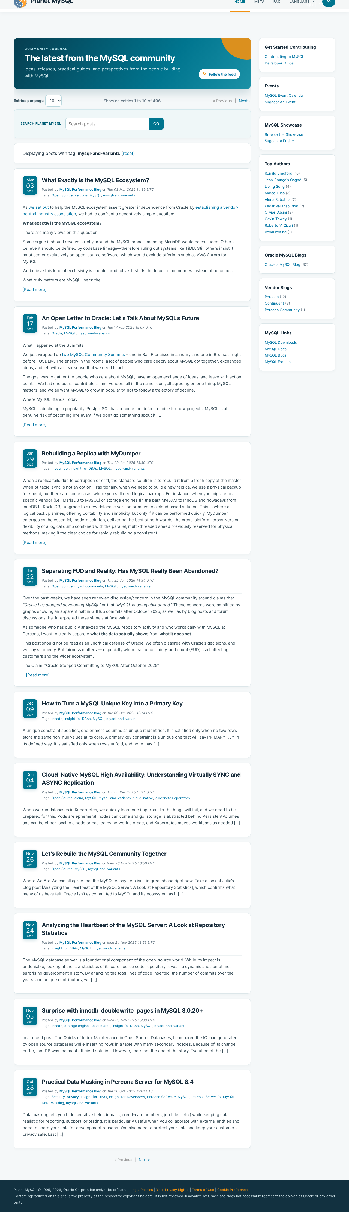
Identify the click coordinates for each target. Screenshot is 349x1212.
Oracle (57, 333)
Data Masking (53, 1103)
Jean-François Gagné (286, 180)
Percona (81, 195)
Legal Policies (142, 1190)
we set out (39, 207)
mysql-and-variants (119, 195)
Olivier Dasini (279, 212)
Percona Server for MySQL (213, 1097)
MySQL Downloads (281, 342)
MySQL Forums (278, 362)
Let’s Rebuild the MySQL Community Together (104, 853)
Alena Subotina (280, 199)
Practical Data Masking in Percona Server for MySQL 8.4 (117, 1081)
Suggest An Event (280, 102)
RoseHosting (278, 232)
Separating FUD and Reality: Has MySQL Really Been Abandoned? (130, 570)
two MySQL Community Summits (93, 354)
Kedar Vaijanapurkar (284, 206)
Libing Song (278, 186)
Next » (245, 100)
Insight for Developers (127, 1097)
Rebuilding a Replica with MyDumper (91, 453)
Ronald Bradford (282, 173)
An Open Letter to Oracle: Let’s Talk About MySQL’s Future (120, 318)
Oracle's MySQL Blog (286, 264)
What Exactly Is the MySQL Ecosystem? (96, 180)
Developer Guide (279, 63)
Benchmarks (100, 1026)
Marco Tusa (278, 193)
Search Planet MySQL (40, 123)
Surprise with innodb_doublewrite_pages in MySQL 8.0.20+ (122, 1010)
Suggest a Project (280, 141)
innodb (57, 719)
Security (58, 1097)
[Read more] (34, 289)
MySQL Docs (276, 349)
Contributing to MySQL (284, 56)
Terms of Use (203, 1190)
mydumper (60, 468)
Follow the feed (222, 74)
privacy (73, 1097)
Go (156, 124)
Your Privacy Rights (172, 1190)
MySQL (95, 195)
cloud (78, 798)
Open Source (62, 195)
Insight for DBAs (84, 468)
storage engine (76, 1026)
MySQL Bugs (276, 355)
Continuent (277, 303)
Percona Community (285, 310)
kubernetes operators (172, 798)
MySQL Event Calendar (284, 95)
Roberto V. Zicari (281, 225)
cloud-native (143, 798)
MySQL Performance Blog (80, 189)
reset (128, 153)
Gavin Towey (278, 219)
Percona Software (161, 1097)
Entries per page (29, 100)
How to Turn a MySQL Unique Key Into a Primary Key (112, 703)
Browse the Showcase (284, 134)
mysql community (88, 586)
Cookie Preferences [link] (233, 1190)
